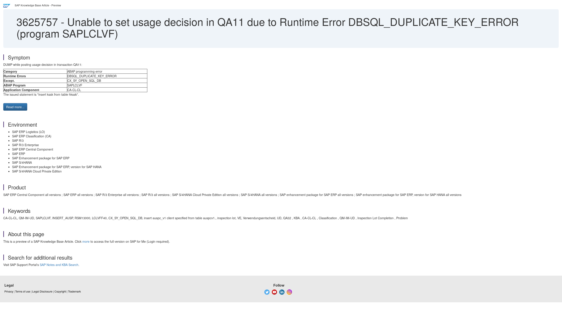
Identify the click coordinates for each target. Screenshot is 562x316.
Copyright (60, 291)
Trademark (74, 291)
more (86, 241)
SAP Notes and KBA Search (59, 264)
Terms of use (22, 291)
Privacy (8, 291)
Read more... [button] (15, 107)
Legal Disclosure (42, 291)
